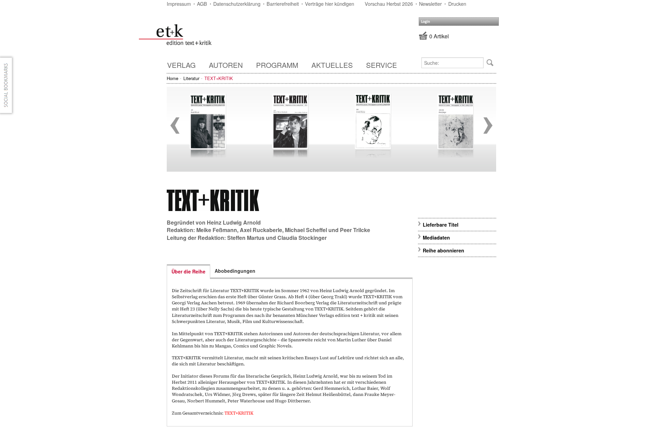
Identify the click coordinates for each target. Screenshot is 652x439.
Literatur (191, 78)
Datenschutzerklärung (236, 3)
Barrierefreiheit (283, 3)
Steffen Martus (246, 238)
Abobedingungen (235, 270)
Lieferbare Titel (440, 224)
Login (425, 21)
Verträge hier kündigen (329, 3)
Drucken (457, 3)
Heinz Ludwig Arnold (234, 222)
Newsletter (430, 3)
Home (172, 78)
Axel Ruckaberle (261, 230)
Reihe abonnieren (443, 250)
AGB (202, 3)
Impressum (179, 3)
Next (488, 125)
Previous (175, 125)
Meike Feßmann (216, 230)
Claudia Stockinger (302, 238)
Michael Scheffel (306, 230)
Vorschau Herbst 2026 (389, 3)
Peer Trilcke (355, 230)
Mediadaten (436, 237)
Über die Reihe (188, 271)
